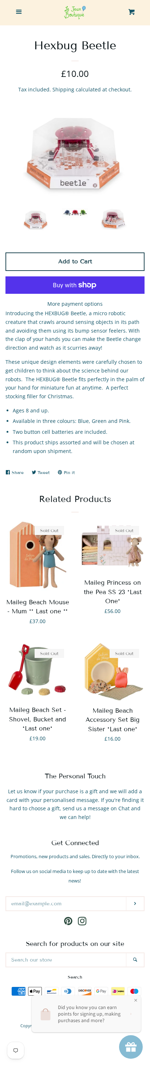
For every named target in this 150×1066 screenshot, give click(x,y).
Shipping (63, 89)
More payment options (75, 303)
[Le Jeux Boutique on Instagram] (82, 922)
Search (75, 977)
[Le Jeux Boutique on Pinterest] (68, 922)
